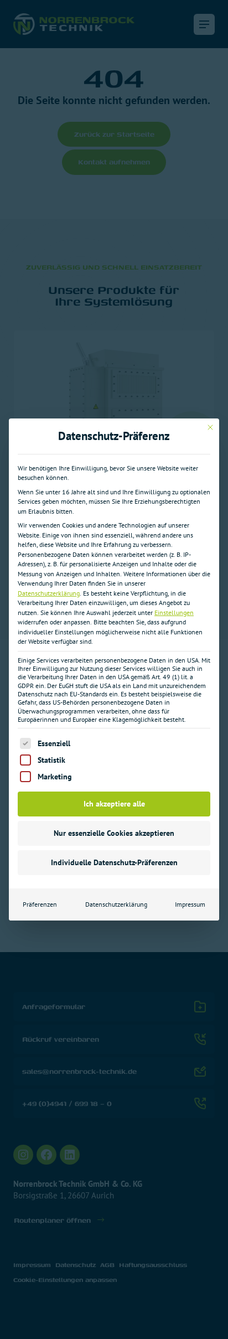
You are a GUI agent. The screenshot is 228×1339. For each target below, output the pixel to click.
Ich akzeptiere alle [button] (114, 804)
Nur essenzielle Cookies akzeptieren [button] (114, 833)
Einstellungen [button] (174, 612)
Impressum (190, 904)
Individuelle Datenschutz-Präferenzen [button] (114, 862)
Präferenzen (40, 904)
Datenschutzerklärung (49, 593)
